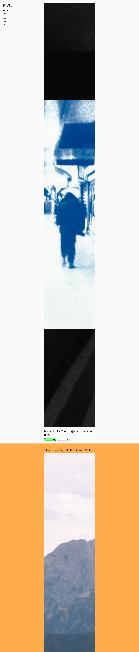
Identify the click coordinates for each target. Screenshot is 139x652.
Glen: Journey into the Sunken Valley (69, 450)
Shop (5, 16)
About (5, 19)
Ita (4, 24)
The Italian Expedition (59, 447)
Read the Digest (64, 439)
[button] (4, 21)
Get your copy (50, 439)
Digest (5, 13)
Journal (5, 10)
